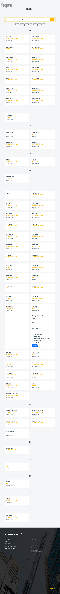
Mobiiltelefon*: (36, 328)
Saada (35, 345)
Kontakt (33, 547)
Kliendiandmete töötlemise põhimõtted (36, 551)
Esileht (32, 537)
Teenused (33, 539)
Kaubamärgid (34, 545)
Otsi (52, 20)
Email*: (34, 322)
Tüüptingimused (34, 553)
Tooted (32, 542)
